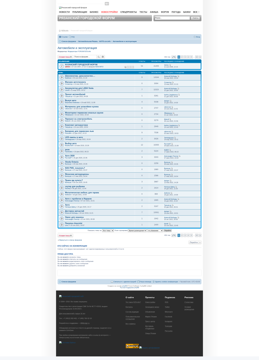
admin (67, 67)
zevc (67, 225)
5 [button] (191, 57)
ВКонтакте (169, 312)
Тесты (143, 12)
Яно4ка (68, 188)
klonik (166, 224)
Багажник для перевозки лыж (79, 131)
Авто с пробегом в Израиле (78, 199)
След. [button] (200, 57)
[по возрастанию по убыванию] (155, 230)
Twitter (167, 307)
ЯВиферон (69, 115)
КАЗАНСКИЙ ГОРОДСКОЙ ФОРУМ (81, 65)
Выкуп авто (70, 100)
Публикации (79, 12)
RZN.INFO (99, 67)
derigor (166, 101)
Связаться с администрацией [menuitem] (125, 282)
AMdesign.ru (84, 323)
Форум (165, 12)
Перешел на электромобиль (78, 119)
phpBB (124, 286)
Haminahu (68, 152)
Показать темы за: (95, 230)
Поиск (98, 57)
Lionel (67, 90)
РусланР (167, 144)
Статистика (189, 302)
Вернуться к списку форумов (70, 240)
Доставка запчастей (74, 211)
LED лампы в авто (74, 137)
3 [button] (185, 57)
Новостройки (109, 12)
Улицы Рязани (150, 333)
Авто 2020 (69, 156)
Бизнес (94, 12)
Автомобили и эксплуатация (77, 48)
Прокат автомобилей (75, 94)
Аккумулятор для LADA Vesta (79, 88)
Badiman (68, 78)
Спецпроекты (128, 12)
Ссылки (65, 37)
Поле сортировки (121, 230)
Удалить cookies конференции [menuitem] (166, 282)
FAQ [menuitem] (73, 37)
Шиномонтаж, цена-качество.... (80, 76)
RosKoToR (69, 145)
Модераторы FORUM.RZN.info (79, 51)
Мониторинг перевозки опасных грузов (84, 113)
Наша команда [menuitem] (145, 282)
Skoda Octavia (71, 162)
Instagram (168, 321)
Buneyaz (68, 164)
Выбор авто (71, 143)
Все (195, 12)
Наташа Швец (169, 187)
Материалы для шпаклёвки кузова (81, 106)
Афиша (154, 12)
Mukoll (67, 121)
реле (67, 149)
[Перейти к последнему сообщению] (170, 65)
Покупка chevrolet (73, 223)
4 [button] (188, 57)
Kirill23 (166, 150)
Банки (187, 12)
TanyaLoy (68, 96)
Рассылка (168, 331)
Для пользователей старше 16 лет (72, 313)
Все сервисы (130, 324)
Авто (67, 205)
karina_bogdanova (171, 95)
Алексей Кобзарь (170, 76)
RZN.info (64, 30)
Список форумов (69, 282)
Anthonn (68, 195)
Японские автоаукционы (77, 174)
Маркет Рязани (151, 316)
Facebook (168, 316)
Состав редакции (132, 312)
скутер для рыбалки (75, 186)
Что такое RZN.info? (133, 302)
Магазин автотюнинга (75, 82)
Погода (176, 12)
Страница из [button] (173, 57)
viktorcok (68, 109)
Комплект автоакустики (76, 125)
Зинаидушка (69, 139)
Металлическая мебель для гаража (82, 192)
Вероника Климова (72, 102)
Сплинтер (68, 84)
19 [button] (197, 57)
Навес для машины (74, 217)
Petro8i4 (68, 133)
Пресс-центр (150, 321)
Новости (64, 12)
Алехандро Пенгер (171, 156)
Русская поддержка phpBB (129, 287)
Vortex (166, 65)
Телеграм (168, 326)
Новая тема (64, 56)
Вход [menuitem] (198, 37)
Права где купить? (74, 180)
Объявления (150, 312)
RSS (166, 302)
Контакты (129, 307)
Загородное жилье (152, 307)
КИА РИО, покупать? (75, 168)
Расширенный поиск (103, 57)
